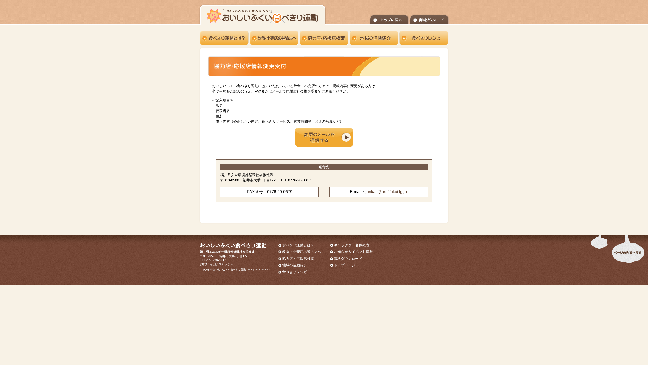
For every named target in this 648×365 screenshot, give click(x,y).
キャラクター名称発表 (351, 245)
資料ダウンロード (348, 259)
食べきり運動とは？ (298, 245)
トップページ (344, 265)
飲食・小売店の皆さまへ (301, 252)
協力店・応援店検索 (298, 259)
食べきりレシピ (294, 272)
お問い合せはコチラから (216, 264)
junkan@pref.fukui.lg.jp (386, 192)
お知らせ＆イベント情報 (353, 252)
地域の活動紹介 (294, 265)
